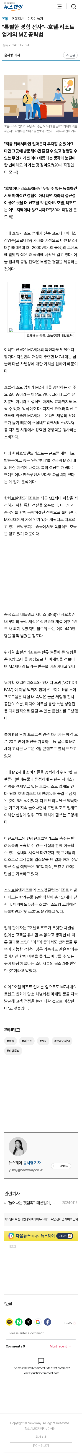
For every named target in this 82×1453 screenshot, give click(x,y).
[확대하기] (41, 78)
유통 (5, 19)
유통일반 (18, 19)
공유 (72, 55)
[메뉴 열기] (57, 6)
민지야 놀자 (35, 19)
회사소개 (41, 1437)
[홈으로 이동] (13, 6)
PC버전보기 (41, 1445)
